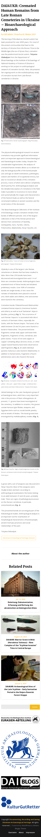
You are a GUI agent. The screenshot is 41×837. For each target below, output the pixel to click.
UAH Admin (8, 34)
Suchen (34, 707)
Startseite (12, 832)
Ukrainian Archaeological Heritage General (19, 538)
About (21, 832)
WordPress (26, 825)
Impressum (30, 832)
